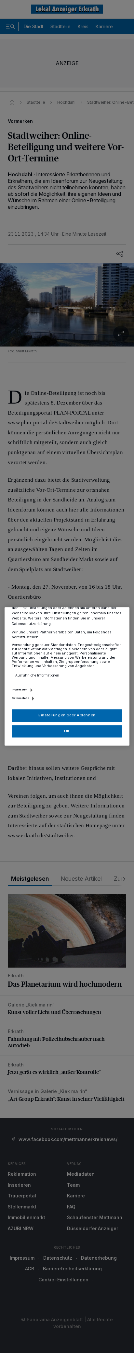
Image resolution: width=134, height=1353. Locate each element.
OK (67, 731)
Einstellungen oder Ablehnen (66, 715)
